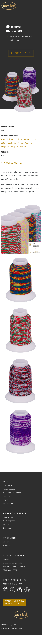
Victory (23, 146)
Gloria (19, 139)
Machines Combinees (12, 492)
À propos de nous (14, 513)
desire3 (12, 139)
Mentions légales (8, 625)
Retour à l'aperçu (21, 53)
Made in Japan (9, 521)
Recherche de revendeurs (14, 566)
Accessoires (8, 503)
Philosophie (8, 517)
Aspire (4, 139)
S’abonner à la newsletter (14, 602)
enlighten (5, 146)
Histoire (6, 524)
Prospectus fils (12, 162)
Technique (7, 528)
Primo (20, 143)
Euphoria (12, 143)
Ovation (27, 139)
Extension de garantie (12, 563)
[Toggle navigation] (39, 7)
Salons (6, 542)
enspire (14, 146)
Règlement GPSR (10, 570)
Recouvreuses (9, 489)
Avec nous (9, 538)
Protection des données (11, 628)
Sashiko (6, 496)
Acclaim (28, 143)
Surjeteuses (8, 485)
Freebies (6, 545)
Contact (6, 559)
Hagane (6, 500)
